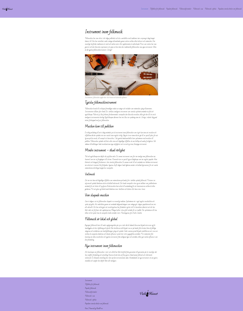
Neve (86, 308)
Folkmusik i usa (198, 9)
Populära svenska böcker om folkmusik (230, 9)
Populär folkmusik (171, 9)
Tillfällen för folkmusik (157, 9)
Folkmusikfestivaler (185, 9)
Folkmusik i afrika (210, 9)
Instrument (144, 9)
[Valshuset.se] (7, 9)
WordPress (99, 308)
